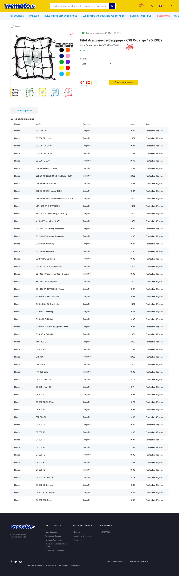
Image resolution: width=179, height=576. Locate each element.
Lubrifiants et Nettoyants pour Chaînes (104, 16)
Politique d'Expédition (53, 540)
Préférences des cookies (69, 565)
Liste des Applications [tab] (24, 110)
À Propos (76, 532)
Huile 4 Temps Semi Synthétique (60, 16)
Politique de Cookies (35, 565)
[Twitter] (15, 562)
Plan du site (51, 565)
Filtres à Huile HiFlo (140, 16)
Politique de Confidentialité (138, 561)
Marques (34, 16)
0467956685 (104, 532)
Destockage (163, 16)
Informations (77, 540)
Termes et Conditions (115, 561)
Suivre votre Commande (54, 550)
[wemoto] (22, 526)
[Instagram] (20, 562)
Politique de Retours (53, 536)
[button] (145, 5)
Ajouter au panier (125, 83)
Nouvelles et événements (82, 536)
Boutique (19, 16)
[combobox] (96, 63)
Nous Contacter (51, 532)
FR (163, 5)
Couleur (83, 59)
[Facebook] (11, 562)
